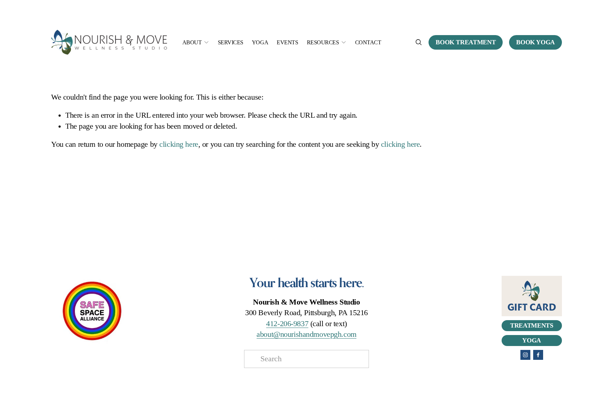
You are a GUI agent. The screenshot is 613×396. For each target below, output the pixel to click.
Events (287, 42)
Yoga (260, 42)
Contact (368, 42)
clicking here (178, 144)
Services (230, 42)
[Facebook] (538, 355)
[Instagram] (525, 355)
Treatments (531, 325)
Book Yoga (535, 42)
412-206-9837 (287, 323)
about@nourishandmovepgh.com (306, 334)
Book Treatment (466, 42)
